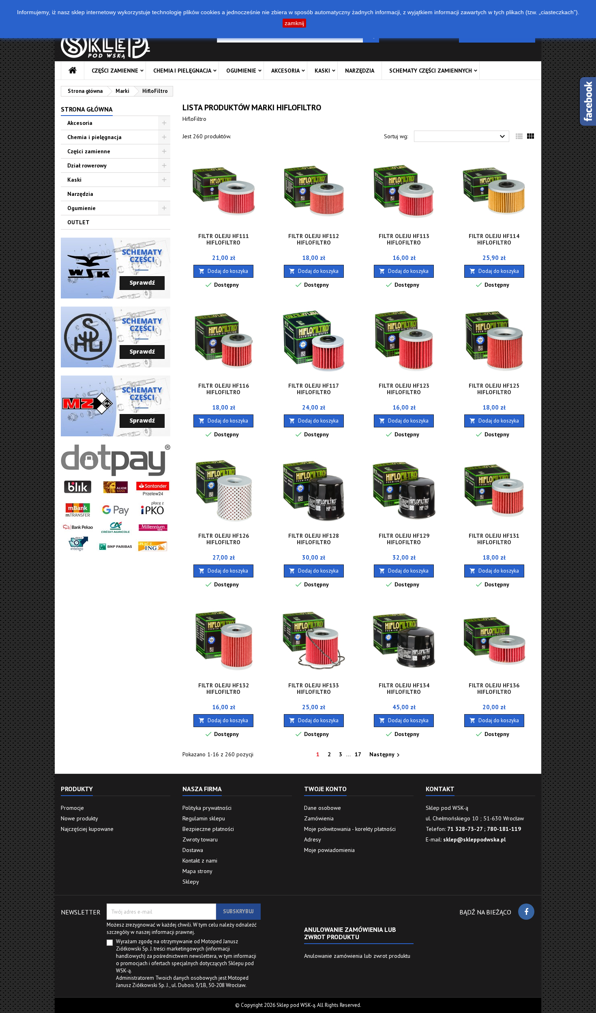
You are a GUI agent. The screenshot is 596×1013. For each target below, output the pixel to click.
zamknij (294, 23)
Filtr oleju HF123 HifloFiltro (404, 389)
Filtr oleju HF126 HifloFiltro (223, 539)
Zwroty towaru (200, 839)
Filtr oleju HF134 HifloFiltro (404, 688)
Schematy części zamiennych (430, 70)
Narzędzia (359, 70)
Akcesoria (285, 70)
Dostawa (192, 850)
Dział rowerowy (87, 165)
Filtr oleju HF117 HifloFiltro (313, 389)
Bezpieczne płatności (208, 829)
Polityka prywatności (207, 807)
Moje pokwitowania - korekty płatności (350, 829)
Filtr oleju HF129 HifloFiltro (404, 539)
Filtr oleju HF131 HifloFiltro (494, 539)
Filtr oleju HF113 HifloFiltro (404, 239)
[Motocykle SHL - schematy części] (115, 336)
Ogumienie (241, 70)
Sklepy (190, 881)
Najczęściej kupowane (87, 829)
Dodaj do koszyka (223, 271)
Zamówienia (319, 818)
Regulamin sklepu (203, 818)
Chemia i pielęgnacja (182, 70)
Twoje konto (325, 789)
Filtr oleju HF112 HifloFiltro (313, 239)
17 (358, 754)
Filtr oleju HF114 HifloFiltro (494, 239)
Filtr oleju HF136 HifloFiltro (494, 688)
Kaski (322, 70)
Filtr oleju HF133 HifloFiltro (313, 688)
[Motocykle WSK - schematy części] (115, 267)
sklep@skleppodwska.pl (474, 839)
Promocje (72, 807)
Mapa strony (197, 871)
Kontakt (440, 789)
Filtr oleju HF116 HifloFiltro (223, 389)
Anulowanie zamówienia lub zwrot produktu (357, 955)
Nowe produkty (79, 818)
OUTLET (78, 222)
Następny (385, 755)
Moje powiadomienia (329, 850)
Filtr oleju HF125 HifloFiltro (494, 389)
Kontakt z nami (199, 860)
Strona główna (87, 109)
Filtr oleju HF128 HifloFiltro (313, 539)
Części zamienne (115, 70)
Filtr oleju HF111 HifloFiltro (223, 239)
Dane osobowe (322, 807)
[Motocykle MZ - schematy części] (115, 405)
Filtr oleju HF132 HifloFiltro (223, 688)
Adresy (312, 839)
